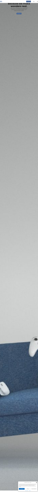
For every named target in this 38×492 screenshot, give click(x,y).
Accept (22, 488)
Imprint (30, 490)
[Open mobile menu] (33, 1)
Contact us (28, 1)
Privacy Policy (26, 490)
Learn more (19, 13)
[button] (36, 482)
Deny (28, 488)
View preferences (34, 488)
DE (37, 1)
